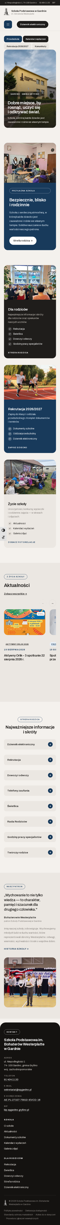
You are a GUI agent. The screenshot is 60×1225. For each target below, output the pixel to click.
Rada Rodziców (17, 821)
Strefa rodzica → (22, 240)
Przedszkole (13, 39)
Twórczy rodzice (17, 852)
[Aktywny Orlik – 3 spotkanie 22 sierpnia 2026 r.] (24, 622)
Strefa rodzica (18, 353)
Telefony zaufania (18, 790)
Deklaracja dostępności (36, 1211)
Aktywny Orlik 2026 (17, 644)
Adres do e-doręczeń (46, 1215)
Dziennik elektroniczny (32, 24)
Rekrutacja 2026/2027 (17, 46)
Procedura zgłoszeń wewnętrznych (22, 1218)
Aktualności (19, 523)
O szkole (9, 1125)
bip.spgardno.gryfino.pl (16, 1110)
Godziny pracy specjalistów (27, 344)
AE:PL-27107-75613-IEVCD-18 (22, 1100)
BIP (53, 3)
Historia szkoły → (16, 949)
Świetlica (18, 334)
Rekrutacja (19, 329)
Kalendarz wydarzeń (36, 39)
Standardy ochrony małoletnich (18, 1215)
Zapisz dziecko (17, 447)
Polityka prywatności (13, 1211)
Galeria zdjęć (20, 533)
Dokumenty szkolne (23, 428)
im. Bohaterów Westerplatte (28, 12)
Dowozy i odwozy (22, 339)
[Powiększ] (51, 269)
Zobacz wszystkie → (15, 594)
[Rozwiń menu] (8, 24)
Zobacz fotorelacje (21, 542)
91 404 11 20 (44, 3)
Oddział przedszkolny (24, 433)
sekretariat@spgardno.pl (18, 1089)
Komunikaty (40, 46)
